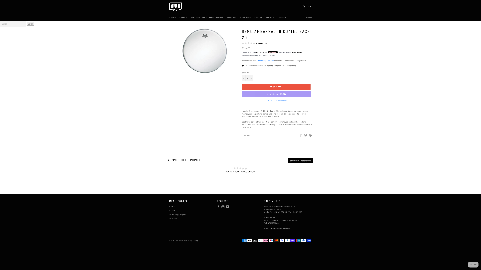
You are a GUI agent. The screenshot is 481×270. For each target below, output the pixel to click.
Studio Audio (245, 17)
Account (309, 17)
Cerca (30, 24)
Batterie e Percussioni (177, 17)
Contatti (173, 218)
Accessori (271, 17)
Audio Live (231, 17)
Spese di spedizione (265, 61)
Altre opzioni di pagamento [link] (276, 100)
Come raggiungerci (178, 214)
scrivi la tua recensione (300, 161)
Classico (259, 17)
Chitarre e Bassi (198, 17)
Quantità (245, 73)
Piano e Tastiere (216, 17)
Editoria (282, 17)
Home (171, 206)
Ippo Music (179, 240)
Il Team (172, 210)
